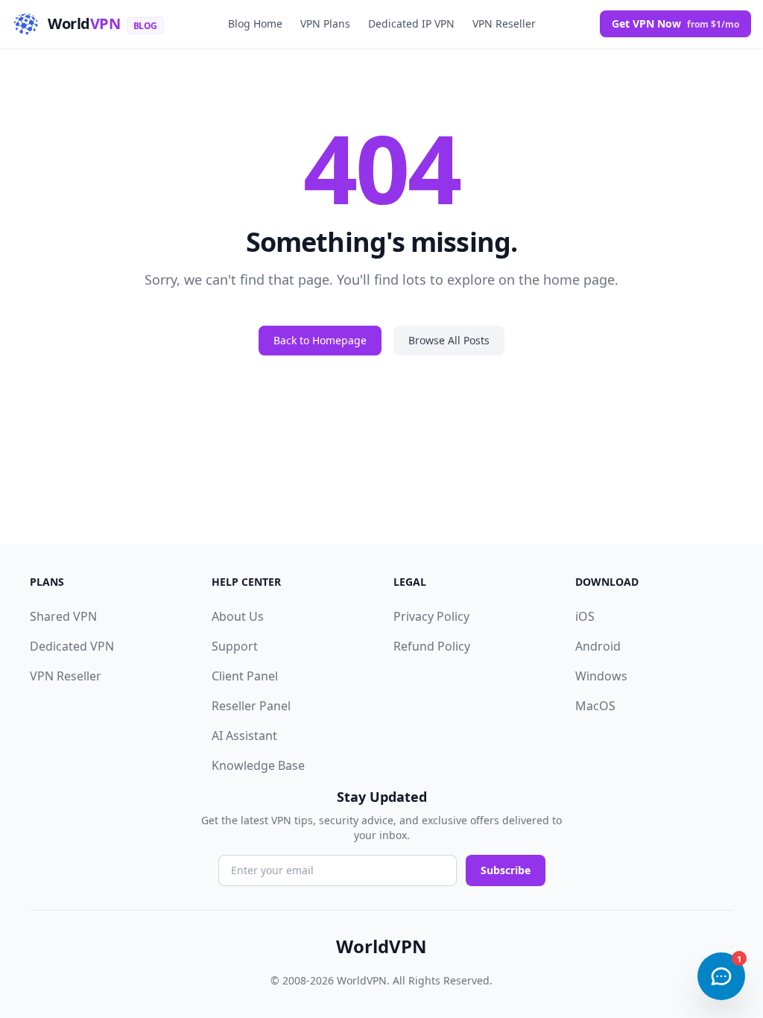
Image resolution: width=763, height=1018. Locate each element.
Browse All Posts (449, 340)
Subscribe (506, 870)
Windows (601, 676)
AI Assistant (244, 735)
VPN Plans (325, 23)
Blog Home (255, 23)
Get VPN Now (675, 23)
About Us (238, 616)
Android (598, 646)
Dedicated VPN (72, 646)
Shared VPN (63, 616)
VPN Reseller (504, 23)
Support (235, 646)
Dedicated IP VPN (411, 23)
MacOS (595, 706)
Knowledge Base (258, 765)
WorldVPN (381, 946)
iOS (585, 616)
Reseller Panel (251, 706)
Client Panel (245, 676)
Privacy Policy (431, 616)
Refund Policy (431, 646)
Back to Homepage (320, 340)
